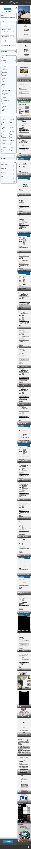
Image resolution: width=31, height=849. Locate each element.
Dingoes (3, 134)
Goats (11, 121)
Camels (11, 130)
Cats (3, 131)
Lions (11, 143)
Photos (3, 57)
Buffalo (11, 128)
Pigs (3, 122)
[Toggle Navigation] (2, 3)
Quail (3, 150)
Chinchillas (12, 131)
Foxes (11, 137)
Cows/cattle (12, 119)
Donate (19, 847)
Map (12, 847)
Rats (3, 151)
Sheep (11, 122)
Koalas (3, 143)
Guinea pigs (12, 140)
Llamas (3, 144)
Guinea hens (4, 140)
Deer (11, 133)
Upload (8, 9)
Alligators (3, 127)
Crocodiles (4, 133)
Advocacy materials (5, 62)
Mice (11, 144)
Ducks (3, 121)
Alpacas (11, 127)
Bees (3, 128)
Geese (3, 138)
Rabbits (11, 150)
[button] (14, 166)
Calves (3, 130)
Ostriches (11, 147)
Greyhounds (12, 138)
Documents (4, 60)
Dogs (11, 134)
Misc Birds (12, 146)
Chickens (3, 119)
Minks (3, 146)
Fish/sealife (4, 137)
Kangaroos (12, 141)
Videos (3, 59)
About (15, 847)
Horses (3, 141)
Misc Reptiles (4, 147)
